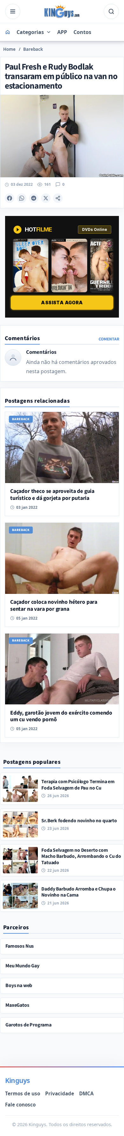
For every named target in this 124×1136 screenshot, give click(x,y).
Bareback (33, 49)
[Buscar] (111, 11)
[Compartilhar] (58, 198)
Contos (82, 32)
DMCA (86, 1093)
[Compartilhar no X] (46, 198)
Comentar (109, 339)
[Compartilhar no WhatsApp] (21, 198)
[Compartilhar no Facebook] (9, 198)
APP (62, 32)
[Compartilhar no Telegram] (33, 198)
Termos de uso (22, 1093)
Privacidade (59, 1093)
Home (9, 49)
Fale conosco (20, 1104)
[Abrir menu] (12, 11)
